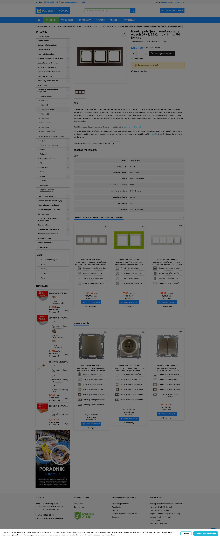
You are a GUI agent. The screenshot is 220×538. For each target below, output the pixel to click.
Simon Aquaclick (48, 132)
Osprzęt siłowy (44, 225)
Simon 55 (45, 114)
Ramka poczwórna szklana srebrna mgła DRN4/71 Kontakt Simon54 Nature (166, 264)
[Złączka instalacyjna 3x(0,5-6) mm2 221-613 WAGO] (54, 341)
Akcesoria (44, 185)
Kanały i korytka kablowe (49, 209)
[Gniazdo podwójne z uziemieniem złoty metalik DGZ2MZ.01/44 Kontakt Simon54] (79, 374)
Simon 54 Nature (48, 109)
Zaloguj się (165, 2)
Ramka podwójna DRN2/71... (170, 283)
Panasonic (44, 167)
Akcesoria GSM (44, 238)
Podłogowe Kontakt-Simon (52, 136)
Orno (42, 172)
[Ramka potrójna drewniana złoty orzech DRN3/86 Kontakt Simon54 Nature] (79, 405)
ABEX (42, 264)
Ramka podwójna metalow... (170, 395)
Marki (40, 255)
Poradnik (114, 20)
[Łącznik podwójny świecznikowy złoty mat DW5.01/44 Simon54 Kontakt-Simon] (79, 384)
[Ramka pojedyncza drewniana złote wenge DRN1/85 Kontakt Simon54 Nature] (117, 389)
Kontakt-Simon (46, 96)
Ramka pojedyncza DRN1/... (94, 278)
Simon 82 (45, 118)
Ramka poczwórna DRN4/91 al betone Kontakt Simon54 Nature (91, 263)
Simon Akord (46, 127)
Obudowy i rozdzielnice (48, 81)
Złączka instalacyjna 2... (58, 302)
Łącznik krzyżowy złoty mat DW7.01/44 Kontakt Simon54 (91, 369)
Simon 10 (45, 100)
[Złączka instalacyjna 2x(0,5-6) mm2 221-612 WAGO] (54, 297)
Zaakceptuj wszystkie (206, 533)
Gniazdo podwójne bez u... (132, 283)
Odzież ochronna (45, 243)
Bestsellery (42, 286)
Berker (43, 149)
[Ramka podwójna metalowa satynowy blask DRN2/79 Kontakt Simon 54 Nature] (155, 394)
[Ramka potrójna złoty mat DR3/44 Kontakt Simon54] (155, 379)
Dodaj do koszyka (161, 53)
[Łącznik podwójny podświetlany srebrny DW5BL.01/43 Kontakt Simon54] (155, 273)
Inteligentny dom (45, 76)
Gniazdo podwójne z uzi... (93, 273)
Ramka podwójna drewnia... (94, 399)
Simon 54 (45, 105)
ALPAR (43, 273)
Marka (150, 42)
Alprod (43, 278)
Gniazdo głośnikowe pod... (169, 268)
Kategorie (50, 20)
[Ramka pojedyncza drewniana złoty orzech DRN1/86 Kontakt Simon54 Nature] (79, 394)
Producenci (67, 20)
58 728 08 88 (49, 2)
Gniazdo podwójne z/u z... (94, 374)
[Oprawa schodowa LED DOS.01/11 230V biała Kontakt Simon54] (79, 283)
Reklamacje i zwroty (120, 503)
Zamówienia (79, 507)
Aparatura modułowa (47, 67)
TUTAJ (115, 143)
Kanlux (42, 176)
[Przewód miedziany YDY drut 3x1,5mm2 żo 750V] (54, 321)
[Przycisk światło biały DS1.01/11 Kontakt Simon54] (117, 268)
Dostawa (115, 517)
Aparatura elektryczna (48, 63)
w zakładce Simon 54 (132, 127)
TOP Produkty (84, 20)
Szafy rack (42, 85)
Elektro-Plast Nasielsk (49, 145)
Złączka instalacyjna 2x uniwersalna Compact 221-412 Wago (59, 293)
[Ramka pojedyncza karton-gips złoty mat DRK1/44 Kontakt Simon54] (79, 389)
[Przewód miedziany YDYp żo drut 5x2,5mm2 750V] (54, 385)
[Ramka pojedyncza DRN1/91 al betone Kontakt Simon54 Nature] (79, 278)
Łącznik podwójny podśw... (170, 273)
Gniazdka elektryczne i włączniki (48, 90)
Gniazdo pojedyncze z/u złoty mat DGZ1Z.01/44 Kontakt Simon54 (129, 370)
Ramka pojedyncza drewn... (94, 394)
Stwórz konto (179, 2)
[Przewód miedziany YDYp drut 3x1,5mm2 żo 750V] (54, 410)
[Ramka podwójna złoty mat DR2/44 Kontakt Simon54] (79, 379)
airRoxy (43, 269)
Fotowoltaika (43, 36)
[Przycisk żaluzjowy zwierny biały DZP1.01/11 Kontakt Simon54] (117, 278)
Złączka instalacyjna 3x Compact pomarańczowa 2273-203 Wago (59, 406)
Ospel (42, 140)
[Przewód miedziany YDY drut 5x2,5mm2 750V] (54, 375)
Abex (42, 163)
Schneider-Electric (48, 158)
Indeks (134, 42)
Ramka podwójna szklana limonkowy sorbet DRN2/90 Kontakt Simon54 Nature (129, 264)
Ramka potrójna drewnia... (94, 405)
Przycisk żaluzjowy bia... (130, 278)
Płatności (115, 510)
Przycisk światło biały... (130, 268)
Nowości (100, 20)
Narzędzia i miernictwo (48, 234)
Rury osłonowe (44, 214)
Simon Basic (46, 123)
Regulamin (116, 507)
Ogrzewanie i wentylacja (48, 229)
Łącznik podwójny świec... (93, 384)
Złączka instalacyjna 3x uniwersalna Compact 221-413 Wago (59, 318)
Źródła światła (44, 49)
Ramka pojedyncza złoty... (169, 374)
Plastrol (43, 181)
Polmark (43, 154)
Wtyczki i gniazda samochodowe (47, 190)
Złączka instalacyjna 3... (58, 336)
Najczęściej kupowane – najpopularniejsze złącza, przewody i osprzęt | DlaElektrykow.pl (165, 513)
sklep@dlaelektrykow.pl (75, 2)
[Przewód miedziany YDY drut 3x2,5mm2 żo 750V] (54, 365)
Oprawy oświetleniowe (47, 45)
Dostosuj (111, 535)
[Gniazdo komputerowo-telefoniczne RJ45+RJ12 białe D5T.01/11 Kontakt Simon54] (79, 268)
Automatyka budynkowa (49, 72)
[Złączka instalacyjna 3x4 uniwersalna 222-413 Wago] (54, 331)
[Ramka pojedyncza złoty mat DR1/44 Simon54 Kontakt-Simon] (155, 374)
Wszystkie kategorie (158, 523)
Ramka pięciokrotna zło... (131, 379)
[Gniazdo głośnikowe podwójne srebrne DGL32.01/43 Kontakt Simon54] (155, 268)
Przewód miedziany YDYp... (60, 390)
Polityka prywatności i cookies (124, 513)
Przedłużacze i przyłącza (48, 205)
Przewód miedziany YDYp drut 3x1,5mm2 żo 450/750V (59, 362)
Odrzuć (186, 533)
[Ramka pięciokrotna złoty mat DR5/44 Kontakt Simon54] (117, 379)
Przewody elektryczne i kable (50, 58)
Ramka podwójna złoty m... (94, 379)
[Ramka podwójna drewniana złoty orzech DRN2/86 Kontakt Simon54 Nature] (79, 400)
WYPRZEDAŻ (43, 247)
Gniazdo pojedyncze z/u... (131, 273)
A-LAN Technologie (48, 259)
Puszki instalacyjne (46, 196)
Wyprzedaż (129, 20)
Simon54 (153, 134)
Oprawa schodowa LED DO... (94, 283)
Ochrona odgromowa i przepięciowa (48, 219)
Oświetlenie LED (44, 40)
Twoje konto (81, 497)
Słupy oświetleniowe (46, 54)
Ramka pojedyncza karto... (94, 389)
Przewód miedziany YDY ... (60, 327)
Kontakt (40, 497)
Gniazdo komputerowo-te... (94, 268)
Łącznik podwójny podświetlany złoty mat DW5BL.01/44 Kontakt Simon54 (167, 370)
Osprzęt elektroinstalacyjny (50, 200)
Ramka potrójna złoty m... (169, 379)
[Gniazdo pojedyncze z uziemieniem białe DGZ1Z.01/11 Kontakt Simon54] (117, 273)
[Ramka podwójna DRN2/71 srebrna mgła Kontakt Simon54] (155, 283)
